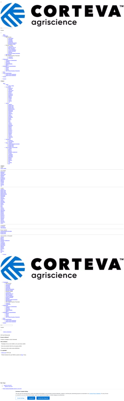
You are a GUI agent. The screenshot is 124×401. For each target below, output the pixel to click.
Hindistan (10, 91)
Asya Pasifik (8, 86)
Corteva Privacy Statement (95, 393)
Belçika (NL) (11, 106)
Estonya (10, 112)
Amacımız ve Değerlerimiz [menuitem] (11, 60)
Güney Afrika (11, 85)
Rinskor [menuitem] (7, 67)
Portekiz (10, 128)
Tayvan (9, 99)
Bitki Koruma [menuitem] (8, 37)
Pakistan (10, 97)
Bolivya (9, 149)
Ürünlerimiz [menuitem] (5, 35)
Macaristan (10, 125)
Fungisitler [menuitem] (10, 40)
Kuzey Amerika (9, 142)
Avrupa (7, 103)
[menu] (1, 1)
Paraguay (10, 160)
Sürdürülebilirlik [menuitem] (9, 63)
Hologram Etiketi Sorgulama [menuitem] (14, 53)
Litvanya (10, 124)
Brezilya (10, 150)
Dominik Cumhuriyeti (12, 152)
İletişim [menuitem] (4, 76)
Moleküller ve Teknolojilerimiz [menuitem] (9, 66)
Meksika (10, 157)
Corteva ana (3, 352)
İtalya (9, 121)
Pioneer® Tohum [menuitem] (9, 45)
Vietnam (10, 100)
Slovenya (10, 132)
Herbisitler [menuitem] (10, 39)
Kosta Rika (10, 156)
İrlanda (9, 118)
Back (4, 34)
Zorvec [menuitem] (7, 68)
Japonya (10, 92)
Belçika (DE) (11, 107)
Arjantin (10, 148)
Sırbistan (10, 133)
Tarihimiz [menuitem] (8, 61)
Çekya (9, 138)
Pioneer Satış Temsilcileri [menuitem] (11, 75)
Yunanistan (10, 136)
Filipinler (10, 89)
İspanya (9, 119)
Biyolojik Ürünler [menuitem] (12, 44)
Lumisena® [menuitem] (10, 58)
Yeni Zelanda (11, 141)
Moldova (10, 126)
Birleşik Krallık (11, 109)
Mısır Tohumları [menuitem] (11, 48)
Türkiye (2, 81)
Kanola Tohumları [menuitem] (12, 51)
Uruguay (10, 162)
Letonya (10, 122)
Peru (9, 161)
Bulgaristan (10, 110)
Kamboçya (10, 93)
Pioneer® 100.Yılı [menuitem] (12, 47)
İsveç (9, 120)
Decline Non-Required (43, 398)
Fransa (9, 114)
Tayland (10, 98)
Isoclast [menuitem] (7, 69)
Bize (22, 354)
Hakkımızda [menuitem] (5, 59)
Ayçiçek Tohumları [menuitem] (12, 49)
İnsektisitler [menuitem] (10, 41)
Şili (9, 163)
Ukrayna (10, 135)
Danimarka (10, 111)
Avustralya (10, 140)
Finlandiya (10, 113)
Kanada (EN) (11, 145)
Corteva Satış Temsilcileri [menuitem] (11, 74)
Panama (9, 159)
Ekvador (10, 153)
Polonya (10, 127)
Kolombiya (10, 155)
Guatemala (10, 154)
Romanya (10, 129)
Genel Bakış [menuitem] (10, 38)
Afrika (7, 84)
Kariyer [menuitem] (4, 78)
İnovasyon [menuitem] (8, 62)
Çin (9, 102)
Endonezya (10, 88)
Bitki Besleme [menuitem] (8, 54)
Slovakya (10, 131)
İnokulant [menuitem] (10, 52)
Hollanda (10, 116)
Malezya (10, 96)
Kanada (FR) (11, 146)
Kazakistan (10, 95)
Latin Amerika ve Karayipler (11, 147)
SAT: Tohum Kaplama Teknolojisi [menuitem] (13, 55)
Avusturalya (8, 139)
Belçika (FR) (11, 105)
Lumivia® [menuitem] (10, 56)
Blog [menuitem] (4, 72)
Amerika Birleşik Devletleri (14, 143)
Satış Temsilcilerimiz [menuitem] (7, 73)
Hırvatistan (10, 117)
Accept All (31, 398)
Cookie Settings (20, 398)
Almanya (10, 104)
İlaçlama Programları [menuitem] (12, 42)
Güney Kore (10, 90)
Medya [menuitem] (7, 65)
